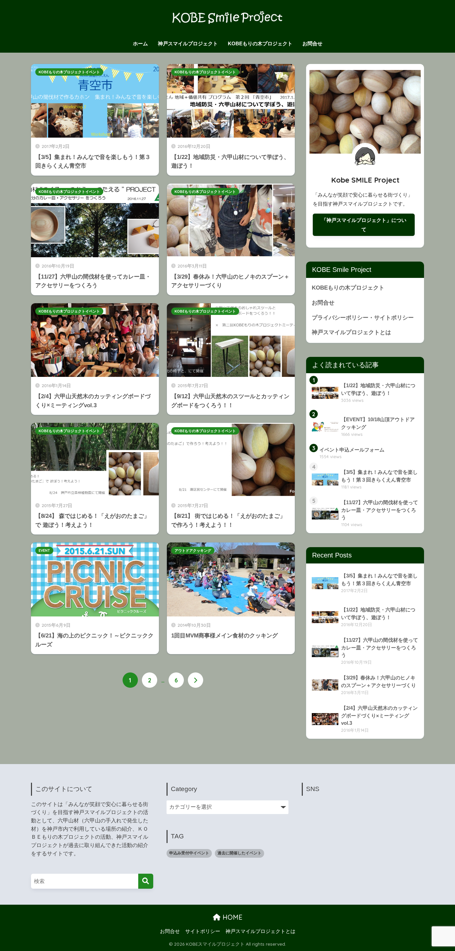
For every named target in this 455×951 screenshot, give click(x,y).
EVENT (44, 550)
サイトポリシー (202, 931)
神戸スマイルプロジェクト (188, 43)
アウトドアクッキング (193, 550)
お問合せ (312, 43)
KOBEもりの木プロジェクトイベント (69, 72)
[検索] (145, 881)
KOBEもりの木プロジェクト (260, 43)
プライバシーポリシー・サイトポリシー (363, 318)
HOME (231, 917)
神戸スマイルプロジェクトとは (351, 332)
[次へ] (195, 680)
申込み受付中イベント (189, 853)
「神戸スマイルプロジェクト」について (363, 224)
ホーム (140, 43)
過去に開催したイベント (239, 853)
